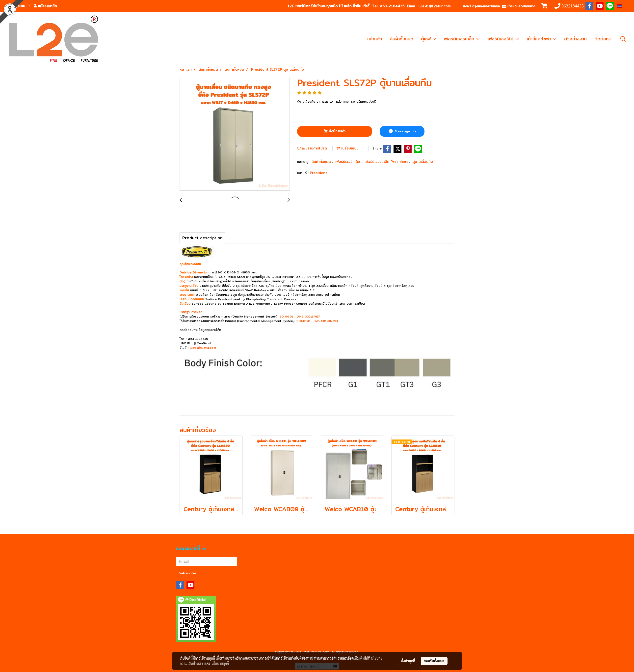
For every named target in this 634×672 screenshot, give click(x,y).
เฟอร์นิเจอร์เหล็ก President (387, 161)
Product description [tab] (202, 238)
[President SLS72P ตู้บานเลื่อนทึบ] (235, 134)
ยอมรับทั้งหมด (434, 661)
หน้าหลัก (374, 38)
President (318, 172)
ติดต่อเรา (602, 38)
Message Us (405, 131)
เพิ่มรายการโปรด (314, 148)
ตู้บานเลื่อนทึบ (422, 161)
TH (625, 6)
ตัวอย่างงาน (575, 38)
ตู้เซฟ (426, 38)
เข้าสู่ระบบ (17, 6)
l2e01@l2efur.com (203, 347)
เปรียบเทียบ (349, 148)
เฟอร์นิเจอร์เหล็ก (460, 38)
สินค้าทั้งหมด (401, 38)
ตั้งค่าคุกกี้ (408, 661)
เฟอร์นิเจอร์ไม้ (501, 38)
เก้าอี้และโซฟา (540, 38)
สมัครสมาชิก (47, 6)
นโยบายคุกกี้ (220, 663)
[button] (623, 39)
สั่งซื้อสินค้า (337, 131)
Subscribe (187, 573)
